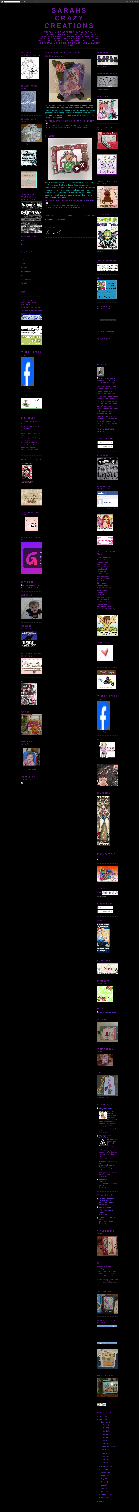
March (103, 1491)
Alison (23, 240)
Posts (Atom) (60, 219)
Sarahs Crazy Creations (69, 18)
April (103, 1488)
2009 (101, 1419)
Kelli (22, 244)
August (104, 1476)
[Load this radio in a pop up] (115, 1343)
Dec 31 (105, 1425)
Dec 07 (105, 1453)
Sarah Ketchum (25, 355)
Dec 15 (105, 1437)
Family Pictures (31, 769)
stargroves (103, 1179)
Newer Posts (49, 215)
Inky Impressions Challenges (105, 1109)
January (104, 1497)
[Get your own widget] (101, 1343)
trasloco (102, 1181)
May (102, 1485)
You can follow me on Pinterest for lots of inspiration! (107, 1167)
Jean (22, 256)
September (105, 1472)
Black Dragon (26, 271)
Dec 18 (105, 1431)
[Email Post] (47, 123)
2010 (101, 1416)
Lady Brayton (26, 279)
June (103, 1482)
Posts (101, 442)
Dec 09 (105, 1443)
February (104, 1494)
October (104, 1469)
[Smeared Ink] (100, 504)
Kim (22, 275)
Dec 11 (105, 1440)
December (105, 1422)
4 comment (89, 121)
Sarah (23, 263)
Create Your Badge (26, 388)
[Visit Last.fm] (110, 1343)
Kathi (23, 260)
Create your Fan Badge (112, 508)
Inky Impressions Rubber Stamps (105, 1136)
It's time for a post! (106, 1221)
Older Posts (90, 215)
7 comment (89, 201)
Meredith (24, 283)
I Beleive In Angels (54, 56)
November (105, 1466)
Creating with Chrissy (107, 1198)
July (102, 1479)
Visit (105, 331)
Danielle (24, 267)
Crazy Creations (107, 378)
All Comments (104, 446)
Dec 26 (105, 1428)
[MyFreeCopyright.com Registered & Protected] (31, 588)
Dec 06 (105, 1456)
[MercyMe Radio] (107, 1326)
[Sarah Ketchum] (27, 385)
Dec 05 (105, 1459)
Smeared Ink (107, 502)
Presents (49, 136)
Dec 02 (105, 1462)
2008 (101, 1501)
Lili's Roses (111, 1139)
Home (70, 215)
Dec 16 (105, 1434)
